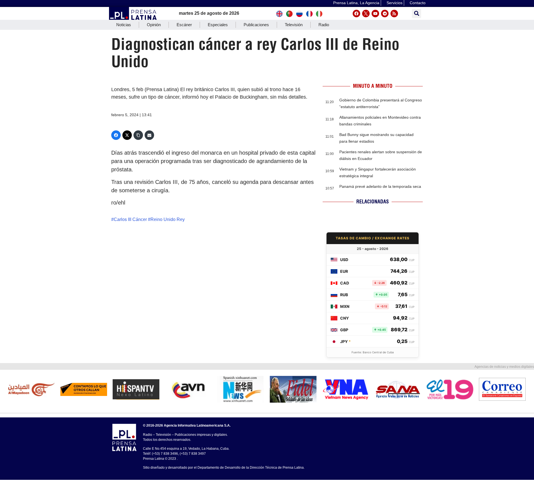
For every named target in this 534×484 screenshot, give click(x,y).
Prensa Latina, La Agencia (356, 3)
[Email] (149, 135)
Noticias (123, 24)
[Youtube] (375, 13)
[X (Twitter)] (127, 135)
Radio (323, 24)
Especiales (218, 24)
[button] (416, 13)
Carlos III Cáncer (130, 219)
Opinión (154, 24)
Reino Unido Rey (167, 219)
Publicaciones (256, 24)
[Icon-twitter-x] (366, 13)
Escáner (184, 24)
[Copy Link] (138, 135)
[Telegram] (385, 13)
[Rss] (394, 13)
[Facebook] (356, 13)
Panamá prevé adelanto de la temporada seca (380, 186)
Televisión (294, 24)
